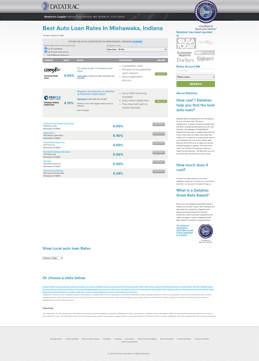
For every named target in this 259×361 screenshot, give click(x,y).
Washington (104, 292)
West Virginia (114, 292)
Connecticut (91, 287)
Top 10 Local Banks (54, 49)
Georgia (129, 287)
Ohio (165, 289)
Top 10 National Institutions (58, 55)
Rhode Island (208, 289)
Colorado (81, 287)
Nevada (95, 289)
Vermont (88, 292)
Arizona (59, 287)
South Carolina (48, 292)
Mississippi (63, 289)
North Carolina (145, 289)
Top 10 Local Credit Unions (57, 52)
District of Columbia (112, 287)
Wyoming (133, 292)
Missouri (72, 289)
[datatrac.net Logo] (60, 5)
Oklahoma (171, 289)
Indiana (158, 287)
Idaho (146, 287)
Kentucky (175, 287)
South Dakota (60, 292)
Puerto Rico (198, 289)
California (73, 287)
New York (135, 289)
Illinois (151, 287)
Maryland (196, 287)
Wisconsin (125, 292)
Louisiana (183, 287)
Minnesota (54, 289)
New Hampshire (104, 289)
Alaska (52, 287)
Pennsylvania (187, 289)
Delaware (100, 287)
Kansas (168, 287)
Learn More (161, 74)
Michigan (46, 289)
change (137, 41)
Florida (123, 287)
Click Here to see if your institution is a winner (184, 230)
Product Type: (114, 46)
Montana (79, 289)
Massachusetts (207, 287)
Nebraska (87, 289)
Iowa (163, 287)
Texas (78, 292)
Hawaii (141, 287)
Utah (83, 292)
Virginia (96, 292)
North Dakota (157, 289)
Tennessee (70, 292)
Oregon (179, 289)
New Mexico (126, 289)
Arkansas (66, 287)
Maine (190, 287)
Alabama (46, 287)
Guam (135, 287)
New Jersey (116, 289)
